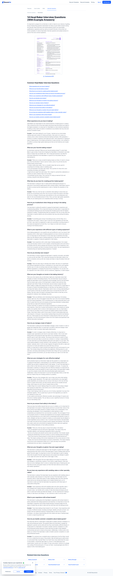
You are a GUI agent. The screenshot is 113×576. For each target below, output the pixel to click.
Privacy (45, 572)
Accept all (28, 571)
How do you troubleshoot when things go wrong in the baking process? (47, 93)
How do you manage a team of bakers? (39, 102)
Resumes (29, 8)
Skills (44, 8)
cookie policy (21, 567)
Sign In (99, 2)
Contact (40, 572)
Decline (18, 571)
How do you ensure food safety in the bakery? (40, 107)
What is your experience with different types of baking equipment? (46, 95)
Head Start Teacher (33, 564)
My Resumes (106, 2)
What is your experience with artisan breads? (40, 114)
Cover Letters (37, 8)
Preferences (8, 571)
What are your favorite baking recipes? (39, 88)
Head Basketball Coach (54, 564)
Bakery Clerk (51, 559)
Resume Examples (84, 2)
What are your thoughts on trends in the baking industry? (43, 100)
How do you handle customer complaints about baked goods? (44, 117)
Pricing (92, 2)
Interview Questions (51, 8)
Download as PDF (49, 76)
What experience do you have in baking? (39, 86)
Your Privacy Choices (59, 572)
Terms (50, 572)
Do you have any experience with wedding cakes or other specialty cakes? (47, 112)
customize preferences (8, 567)
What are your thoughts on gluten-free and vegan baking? (43, 110)
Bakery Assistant (32, 559)
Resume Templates (74, 2)
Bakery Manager (72, 559)
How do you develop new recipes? (37, 98)
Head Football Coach (73, 564)
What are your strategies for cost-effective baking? (42, 105)
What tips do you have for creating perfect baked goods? (43, 91)
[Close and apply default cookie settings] (32, 562)
